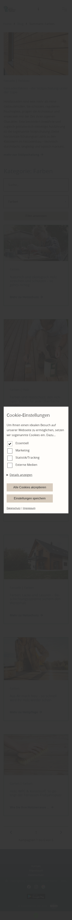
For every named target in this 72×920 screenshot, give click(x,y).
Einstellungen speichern (30, 498)
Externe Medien (26, 465)
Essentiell (22, 443)
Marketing (23, 450)
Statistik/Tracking (28, 457)
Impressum (29, 508)
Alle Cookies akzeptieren (29, 487)
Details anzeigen (21, 475)
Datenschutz (13, 508)
